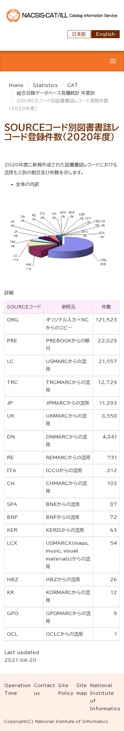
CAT (72, 85)
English (105, 34)
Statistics (45, 85)
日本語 (79, 34)
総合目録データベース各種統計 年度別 (56, 93)
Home (16, 85)
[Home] (62, 14)
